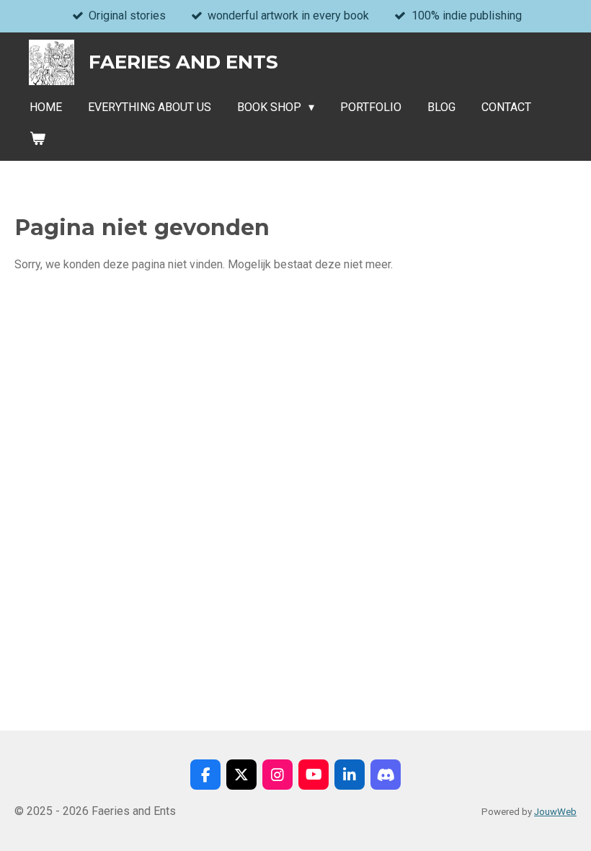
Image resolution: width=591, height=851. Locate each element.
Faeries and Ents (183, 62)
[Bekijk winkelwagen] (37, 138)
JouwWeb (555, 811)
